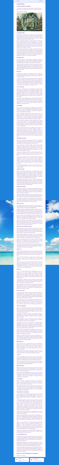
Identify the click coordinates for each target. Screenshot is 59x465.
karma (25, 38)
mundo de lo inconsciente (27, 46)
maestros (19, 78)
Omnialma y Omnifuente (37, 128)
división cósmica (19, 131)
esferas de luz (26, 121)
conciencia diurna (31, 53)
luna (29, 357)
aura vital (31, 229)
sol (20, 132)
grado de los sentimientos (33, 332)
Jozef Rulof (25, 11)
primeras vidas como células (36, 372)
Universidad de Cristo (30, 436)
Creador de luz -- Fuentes (21, 455)
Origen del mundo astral (25, 34)
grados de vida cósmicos (36, 43)
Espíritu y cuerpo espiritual (26, 59)
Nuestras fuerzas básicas (21, 129)
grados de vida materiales (34, 36)
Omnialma (25, 382)
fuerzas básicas (19, 382)
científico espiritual (32, 374)
